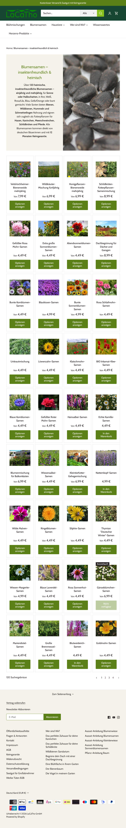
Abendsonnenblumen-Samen (77, 245)
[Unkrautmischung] (20, 346)
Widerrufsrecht (14, 759)
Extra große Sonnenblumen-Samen (48, 247)
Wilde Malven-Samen (20, 530)
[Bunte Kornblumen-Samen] (20, 287)
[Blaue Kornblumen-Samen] (20, 402)
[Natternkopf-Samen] (106, 457)
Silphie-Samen (77, 528)
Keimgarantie (13, 754)
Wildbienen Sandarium (57, 751)
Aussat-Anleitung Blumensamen (102, 735)
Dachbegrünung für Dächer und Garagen (106, 247)
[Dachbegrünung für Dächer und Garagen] (106, 228)
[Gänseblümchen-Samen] (106, 572)
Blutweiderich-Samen (77, 645)
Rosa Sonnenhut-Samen (77, 589)
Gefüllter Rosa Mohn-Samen (19, 245)
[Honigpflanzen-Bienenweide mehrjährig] (77, 169)
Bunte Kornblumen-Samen (20, 304)
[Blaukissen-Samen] (48, 287)
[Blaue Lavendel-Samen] (48, 572)
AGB (8, 749)
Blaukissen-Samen (49, 302)
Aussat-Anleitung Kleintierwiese (101, 740)
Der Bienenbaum (54, 768)
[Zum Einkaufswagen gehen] (116, 13)
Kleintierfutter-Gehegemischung (77, 474)
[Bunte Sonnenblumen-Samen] (77, 287)
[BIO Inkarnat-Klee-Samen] (106, 346)
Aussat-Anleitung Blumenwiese (101, 731)
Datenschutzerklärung (17, 763)
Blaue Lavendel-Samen (48, 589)
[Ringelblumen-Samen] (48, 513)
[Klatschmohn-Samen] (77, 346)
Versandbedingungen (17, 768)
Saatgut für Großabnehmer (20, 773)
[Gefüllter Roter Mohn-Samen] (48, 402)
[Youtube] (113, 717)
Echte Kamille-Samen (106, 419)
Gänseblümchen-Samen (106, 589)
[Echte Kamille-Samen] (106, 402)
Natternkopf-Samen (106, 472)
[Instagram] (118, 717)
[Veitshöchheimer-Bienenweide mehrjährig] (20, 169)
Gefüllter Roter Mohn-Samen (48, 419)
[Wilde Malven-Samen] (20, 513)
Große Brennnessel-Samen (49, 647)
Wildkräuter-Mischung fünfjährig (48, 186)
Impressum (12, 745)
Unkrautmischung (20, 361)
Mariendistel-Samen (20, 645)
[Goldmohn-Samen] (106, 628)
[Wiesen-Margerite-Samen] (20, 572)
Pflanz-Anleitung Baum (97, 752)
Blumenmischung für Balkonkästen (20, 474)
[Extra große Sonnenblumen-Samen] (48, 228)
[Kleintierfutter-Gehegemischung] (77, 457)
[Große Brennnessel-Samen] (48, 628)
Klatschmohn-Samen (77, 363)
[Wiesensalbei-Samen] (48, 457)
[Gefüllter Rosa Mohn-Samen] (20, 228)
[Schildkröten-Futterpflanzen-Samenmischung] (106, 169)
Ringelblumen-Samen (49, 530)
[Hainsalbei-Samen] (77, 402)
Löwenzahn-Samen (48, 361)
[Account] (109, 13)
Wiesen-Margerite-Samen (20, 589)
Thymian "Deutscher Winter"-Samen (106, 532)
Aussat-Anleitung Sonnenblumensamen (96, 747)
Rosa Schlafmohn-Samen (106, 304)
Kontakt (10, 740)
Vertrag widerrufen (15, 702)
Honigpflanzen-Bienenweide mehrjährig (77, 187)
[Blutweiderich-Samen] (77, 628)
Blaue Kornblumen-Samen (20, 419)
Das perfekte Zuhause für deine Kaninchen (62, 737)
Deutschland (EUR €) (16, 793)
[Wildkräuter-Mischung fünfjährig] (48, 169)
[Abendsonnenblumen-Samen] (77, 228)
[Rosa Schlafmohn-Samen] (106, 287)
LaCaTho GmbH (34, 813)
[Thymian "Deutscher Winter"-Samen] (106, 513)
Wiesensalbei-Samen (48, 474)
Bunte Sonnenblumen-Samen (77, 306)
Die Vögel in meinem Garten (60, 773)
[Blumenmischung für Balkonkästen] (20, 457)
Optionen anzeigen (20, 205)
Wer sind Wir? (53, 731)
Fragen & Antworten (16, 735)
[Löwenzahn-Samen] (48, 346)
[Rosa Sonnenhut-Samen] (77, 572)
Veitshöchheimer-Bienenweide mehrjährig (20, 187)
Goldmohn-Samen (106, 643)
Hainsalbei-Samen (77, 417)
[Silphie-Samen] (77, 513)
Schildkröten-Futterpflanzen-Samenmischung (106, 187)
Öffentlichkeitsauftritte (17, 731)
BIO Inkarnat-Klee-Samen (106, 363)
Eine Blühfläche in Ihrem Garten (62, 764)
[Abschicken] (100, 13)
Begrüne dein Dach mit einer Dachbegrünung (60, 758)
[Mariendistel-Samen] (20, 628)
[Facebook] (109, 717)
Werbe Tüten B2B (15, 777)
